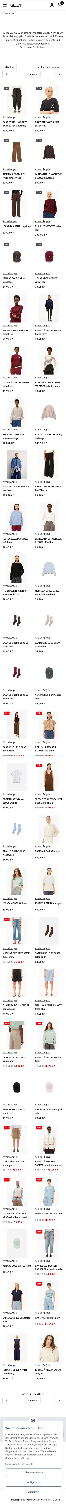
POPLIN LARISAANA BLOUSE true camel (45, 749)
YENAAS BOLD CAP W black (14, 1111)
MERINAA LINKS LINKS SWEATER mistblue (47, 592)
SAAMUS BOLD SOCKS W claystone (15, 644)
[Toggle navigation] (5, 5)
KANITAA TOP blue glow (47, 1317)
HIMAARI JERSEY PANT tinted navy (15, 1371)
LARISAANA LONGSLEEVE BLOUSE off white (48, 540)
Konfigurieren (33, 1482)
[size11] (16, 5)
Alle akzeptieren (34, 1472)
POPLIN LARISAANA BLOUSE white (13, 801)
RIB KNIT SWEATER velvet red (48, 228)
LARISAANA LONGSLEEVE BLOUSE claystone (48, 176)
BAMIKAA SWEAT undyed (48, 851)
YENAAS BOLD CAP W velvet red (46, 280)
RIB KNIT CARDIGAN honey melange (13, 436)
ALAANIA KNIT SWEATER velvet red (16, 332)
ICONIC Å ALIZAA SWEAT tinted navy (48, 332)
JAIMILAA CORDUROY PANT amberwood (14, 176)
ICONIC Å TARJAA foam (15, 903)
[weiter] (59, 74)
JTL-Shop (55, 1499)
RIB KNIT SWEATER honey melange (48, 436)
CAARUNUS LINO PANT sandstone (14, 1059)
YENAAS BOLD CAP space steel (48, 696)
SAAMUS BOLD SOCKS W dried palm (47, 955)
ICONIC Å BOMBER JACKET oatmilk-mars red (48, 1163)
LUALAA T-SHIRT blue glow (49, 1213)
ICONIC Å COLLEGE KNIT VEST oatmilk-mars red (16, 1215)
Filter (11, 67)
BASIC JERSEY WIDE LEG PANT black (48, 488)
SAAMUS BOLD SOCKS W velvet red (15, 696)
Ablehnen (33, 1491)
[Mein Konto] (52, 5)
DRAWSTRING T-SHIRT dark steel (47, 124)
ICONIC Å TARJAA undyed (48, 903)
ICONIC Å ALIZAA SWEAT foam (48, 1059)
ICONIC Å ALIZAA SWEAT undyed (48, 1371)
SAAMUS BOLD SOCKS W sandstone (47, 644)
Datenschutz (26, 1464)
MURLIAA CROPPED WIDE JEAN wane (16, 955)
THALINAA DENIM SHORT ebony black (16, 1007)
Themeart (30, 1499)
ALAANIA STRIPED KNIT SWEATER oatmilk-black (47, 384)
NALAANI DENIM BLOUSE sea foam (16, 488)
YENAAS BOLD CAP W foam (17, 1265)
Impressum (11, 1464)
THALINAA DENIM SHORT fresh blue (48, 1007)
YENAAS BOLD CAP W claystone (14, 280)
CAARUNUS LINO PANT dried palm (14, 749)
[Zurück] (6, 74)
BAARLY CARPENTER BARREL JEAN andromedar (49, 1267)
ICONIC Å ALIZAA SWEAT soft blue (16, 540)
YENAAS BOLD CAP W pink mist (49, 1111)
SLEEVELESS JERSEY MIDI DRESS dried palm (48, 801)
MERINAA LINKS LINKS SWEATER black (15, 592)
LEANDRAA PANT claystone (17, 226)
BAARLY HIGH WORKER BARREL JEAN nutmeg (15, 124)
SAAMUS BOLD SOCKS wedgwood (14, 853)
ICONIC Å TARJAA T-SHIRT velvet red (17, 384)
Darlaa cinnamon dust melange (14, 1163)
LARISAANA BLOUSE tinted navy (16, 1319)
